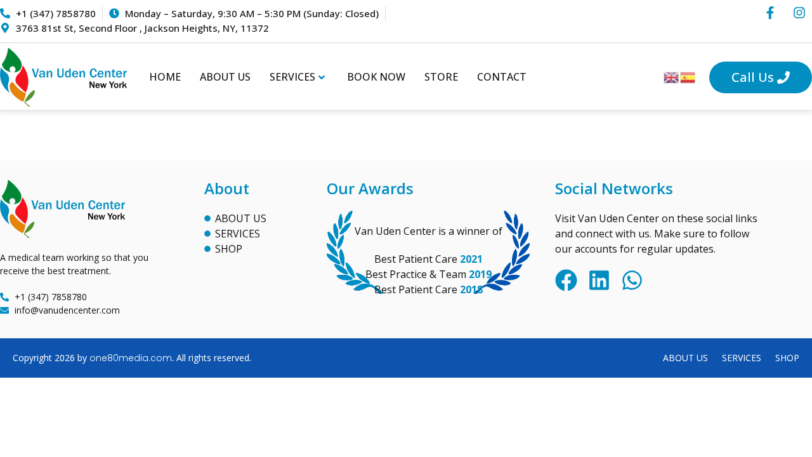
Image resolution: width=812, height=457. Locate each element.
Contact (502, 77)
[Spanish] (688, 76)
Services (292, 77)
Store (441, 77)
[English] (672, 76)
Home (165, 77)
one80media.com (130, 358)
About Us (225, 77)
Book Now (376, 77)
